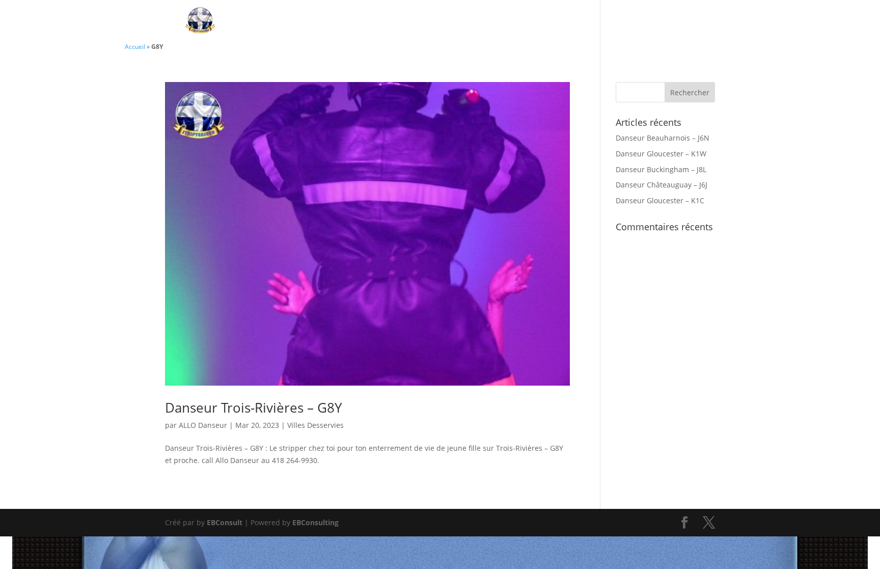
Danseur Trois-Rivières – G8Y (253, 407)
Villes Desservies (653, 22)
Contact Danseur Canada (536, 22)
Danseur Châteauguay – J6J (661, 184)
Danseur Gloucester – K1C (660, 200)
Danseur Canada (418, 22)
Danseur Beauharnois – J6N (662, 138)
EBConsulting (315, 522)
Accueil (135, 46)
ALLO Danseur (203, 425)
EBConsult (224, 522)
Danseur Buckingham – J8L (661, 169)
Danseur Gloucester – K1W (661, 153)
